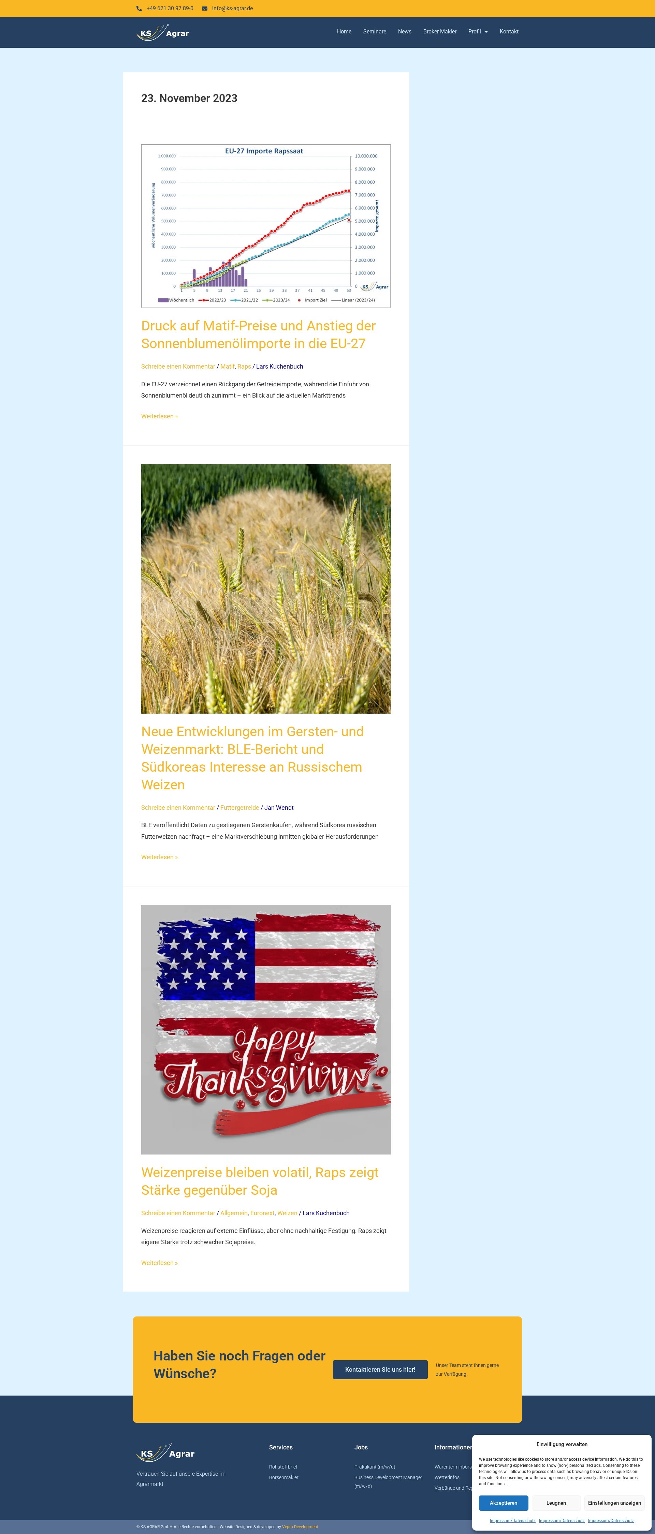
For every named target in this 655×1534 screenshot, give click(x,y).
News (404, 31)
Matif (227, 366)
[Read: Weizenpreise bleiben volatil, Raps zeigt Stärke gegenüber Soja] (266, 1030)
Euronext (262, 1213)
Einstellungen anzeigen (614, 1503)
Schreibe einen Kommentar (178, 366)
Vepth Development (300, 1526)
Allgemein (234, 1213)
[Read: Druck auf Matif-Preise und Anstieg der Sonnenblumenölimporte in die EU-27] (266, 226)
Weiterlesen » (159, 415)
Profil (474, 31)
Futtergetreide (239, 807)
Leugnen (556, 1503)
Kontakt (509, 31)
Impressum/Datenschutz (513, 1520)
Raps (244, 366)
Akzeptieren (503, 1503)
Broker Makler (439, 31)
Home (344, 31)
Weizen (287, 1213)
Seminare (374, 31)
